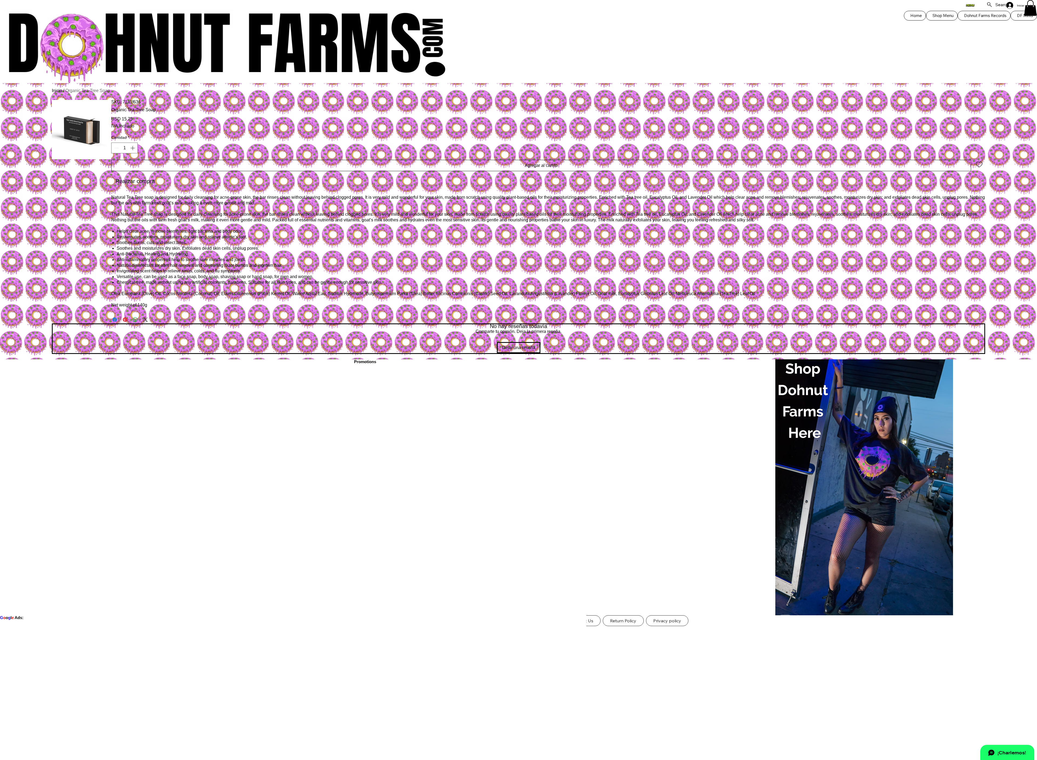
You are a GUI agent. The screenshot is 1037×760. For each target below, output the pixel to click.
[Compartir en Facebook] (115, 319)
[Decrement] (116, 148)
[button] (1030, 8)
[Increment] (133, 148)
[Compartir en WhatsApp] (135, 319)
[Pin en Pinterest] (125, 319)
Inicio (57, 90)
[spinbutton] (124, 148)
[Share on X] (145, 319)
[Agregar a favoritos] (979, 164)
